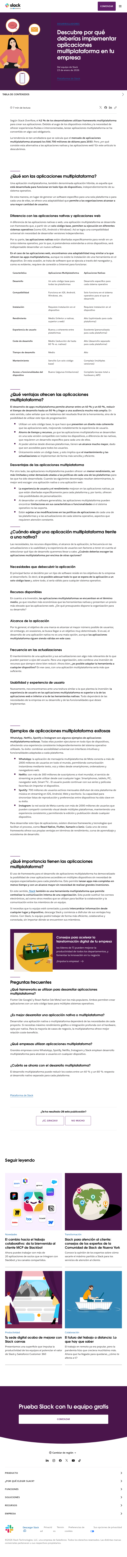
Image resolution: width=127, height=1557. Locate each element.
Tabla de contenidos (15, 94)
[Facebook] (105, 107)
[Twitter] (100, 107)
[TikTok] (79, 1461)
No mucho (78, 1120)
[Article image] (33, 1201)
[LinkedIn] (110, 107)
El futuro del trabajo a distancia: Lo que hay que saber (91, 1339)
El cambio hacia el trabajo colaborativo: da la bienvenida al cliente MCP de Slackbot (30, 1243)
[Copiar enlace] (115, 107)
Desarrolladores (68, 23)
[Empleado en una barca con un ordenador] (93, 1299)
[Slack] (13, 6)
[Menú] (120, 6)
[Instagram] (53, 1461)
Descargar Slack (31, 1527)
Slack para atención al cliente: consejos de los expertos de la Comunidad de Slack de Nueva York (92, 1243)
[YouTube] (73, 1461)
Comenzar (106, 6)
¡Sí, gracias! (50, 1120)
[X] (66, 1461)
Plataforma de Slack (68, 78)
